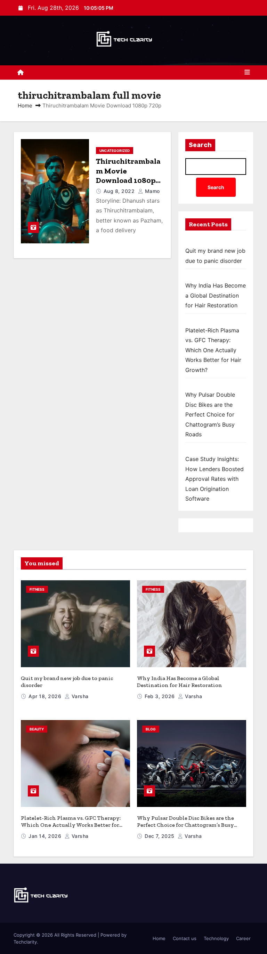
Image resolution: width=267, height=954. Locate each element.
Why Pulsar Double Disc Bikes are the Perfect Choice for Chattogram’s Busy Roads (210, 414)
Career (243, 938)
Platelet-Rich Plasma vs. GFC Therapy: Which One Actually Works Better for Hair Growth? (213, 350)
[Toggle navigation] (247, 72)
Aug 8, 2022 (120, 191)
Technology (216, 938)
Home (25, 105)
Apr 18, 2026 (46, 696)
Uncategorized (114, 150)
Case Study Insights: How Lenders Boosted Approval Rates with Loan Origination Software (214, 478)
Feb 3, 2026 (160, 696)
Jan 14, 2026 (46, 836)
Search (200, 145)
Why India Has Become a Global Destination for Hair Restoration (215, 295)
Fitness (37, 589)
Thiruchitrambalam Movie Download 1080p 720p (128, 175)
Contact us (184, 938)
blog (151, 729)
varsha (79, 696)
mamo (151, 191)
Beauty (37, 729)
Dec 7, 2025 (160, 836)
